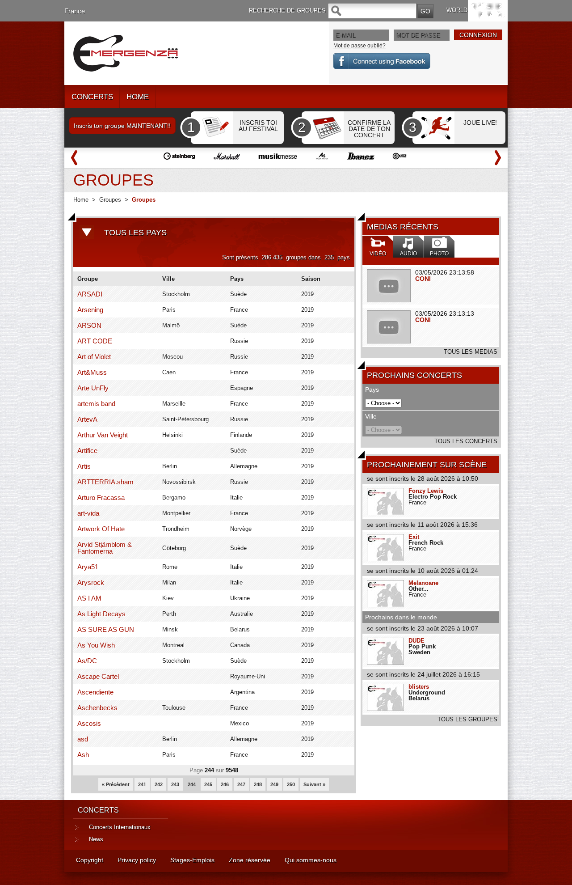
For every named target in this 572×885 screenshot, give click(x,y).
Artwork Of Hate (101, 529)
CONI (423, 278)
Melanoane (423, 583)
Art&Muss (92, 372)
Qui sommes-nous (310, 860)
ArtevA (87, 419)
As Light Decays (101, 614)
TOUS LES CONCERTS (465, 441)
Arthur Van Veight (102, 435)
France (74, 11)
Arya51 (87, 567)
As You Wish (96, 645)
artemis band (96, 403)
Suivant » (314, 784)
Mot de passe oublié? (359, 45)
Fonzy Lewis (425, 490)
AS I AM (89, 598)
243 (175, 784)
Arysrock (90, 582)
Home (80, 199)
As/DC (87, 661)
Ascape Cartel (98, 676)
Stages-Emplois (192, 860)
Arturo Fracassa (101, 497)
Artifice (87, 450)
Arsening (90, 309)
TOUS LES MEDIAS (470, 352)
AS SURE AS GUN (105, 629)
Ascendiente (95, 692)
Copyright (89, 860)
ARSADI (89, 294)
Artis (84, 466)
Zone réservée (249, 860)
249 (274, 784)
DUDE (416, 640)
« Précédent (116, 784)
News (96, 839)
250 (291, 784)
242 (159, 784)
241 (142, 784)
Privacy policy (137, 860)
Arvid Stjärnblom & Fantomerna (104, 548)
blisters (418, 686)
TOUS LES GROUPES (467, 719)
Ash (83, 754)
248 (258, 784)
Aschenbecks (97, 707)
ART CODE (94, 341)
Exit (413, 537)
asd (82, 739)
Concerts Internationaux (120, 827)
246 (225, 784)
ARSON (89, 325)
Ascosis (89, 723)
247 (241, 784)
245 (208, 784)
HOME (137, 97)
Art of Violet (94, 356)
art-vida (88, 513)
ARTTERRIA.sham (105, 482)
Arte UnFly (93, 388)
